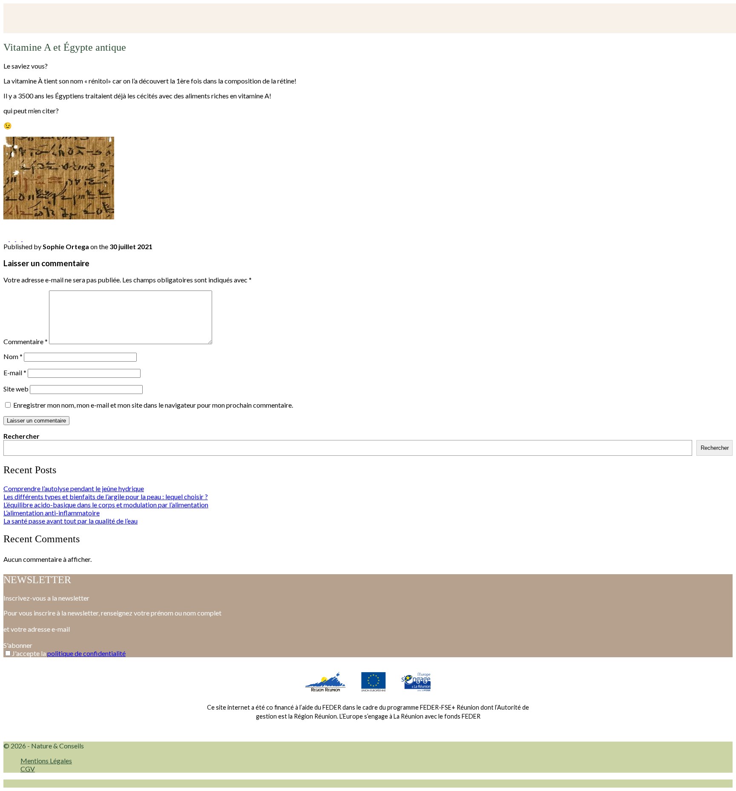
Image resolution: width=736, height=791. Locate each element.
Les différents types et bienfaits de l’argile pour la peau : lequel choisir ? (105, 496)
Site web (16, 389)
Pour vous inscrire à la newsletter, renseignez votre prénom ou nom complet (112, 613)
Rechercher (21, 436)
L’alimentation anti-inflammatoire (51, 513)
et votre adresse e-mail (36, 629)
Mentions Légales (46, 760)
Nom (13, 356)
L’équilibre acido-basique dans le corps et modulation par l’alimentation (105, 504)
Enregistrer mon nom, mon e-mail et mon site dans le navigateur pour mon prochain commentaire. (153, 405)
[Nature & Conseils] (77, 18)
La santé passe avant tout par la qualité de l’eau (70, 521)
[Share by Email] (25, 238)
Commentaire (25, 341)
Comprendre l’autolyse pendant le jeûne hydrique (73, 488)
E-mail (14, 372)
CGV (27, 769)
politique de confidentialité (86, 653)
